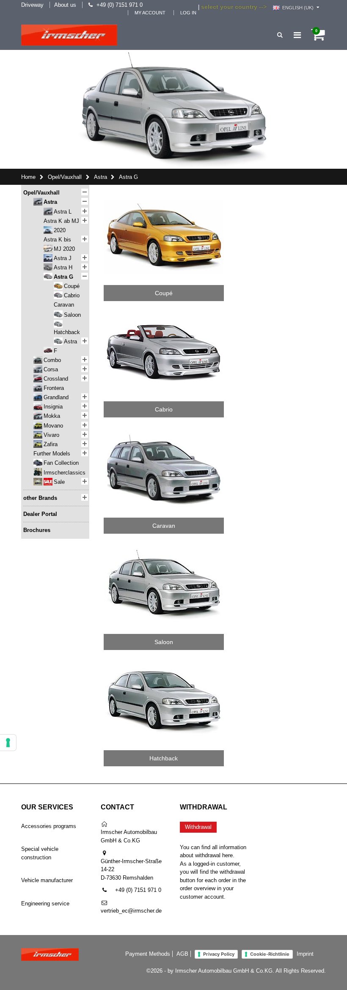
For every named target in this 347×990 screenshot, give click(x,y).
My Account (150, 12)
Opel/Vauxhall (65, 177)
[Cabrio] (164, 312)
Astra (100, 177)
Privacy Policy (218, 954)
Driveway (32, 5)
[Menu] (297, 35)
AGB (182, 954)
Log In (188, 12)
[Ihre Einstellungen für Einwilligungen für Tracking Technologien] (8, 743)
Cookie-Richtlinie (269, 954)
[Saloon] (164, 545)
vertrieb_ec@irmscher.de (131, 911)
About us (65, 5)
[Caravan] (164, 428)
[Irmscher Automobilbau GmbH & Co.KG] (69, 35)
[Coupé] (164, 196)
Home (28, 177)
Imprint (305, 954)
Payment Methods (147, 954)
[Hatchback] (164, 661)
